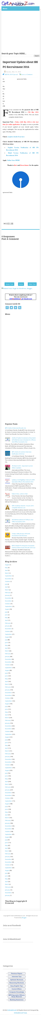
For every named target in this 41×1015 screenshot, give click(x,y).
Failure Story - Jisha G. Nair (20, 494)
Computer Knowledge (16, 992)
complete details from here (16, 137)
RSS (19, 307)
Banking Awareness (16, 1000)
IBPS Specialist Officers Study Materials (17, 995)
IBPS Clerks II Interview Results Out (15, 428)
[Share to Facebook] (12, 224)
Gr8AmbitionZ (12, 1010)
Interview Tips (16, 976)
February (8, 592)
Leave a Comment (26, 74)
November (8, 579)
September (8, 576)
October (7, 581)
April (6, 570)
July (6, 584)
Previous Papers (16, 973)
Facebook (7, 307)
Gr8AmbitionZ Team (20, 1013)
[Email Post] (4, 223)
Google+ (15, 307)
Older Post (32, 284)
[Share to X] (10, 224)
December (8, 598)
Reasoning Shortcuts (16, 983)
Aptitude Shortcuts (16, 979)
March (7, 573)
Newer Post (9, 284)
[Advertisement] (20, 31)
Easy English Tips (17, 986)
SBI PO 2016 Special (11, 74)
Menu (5, 8)
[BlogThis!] (8, 224)
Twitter (11, 307)
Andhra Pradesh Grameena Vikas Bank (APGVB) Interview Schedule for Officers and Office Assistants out (24, 440)
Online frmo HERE (13, 160)
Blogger (24, 918)
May (6, 567)
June (6, 615)
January (7, 595)
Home (21, 284)
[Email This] (7, 224)
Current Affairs (17, 989)
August (7, 565)
